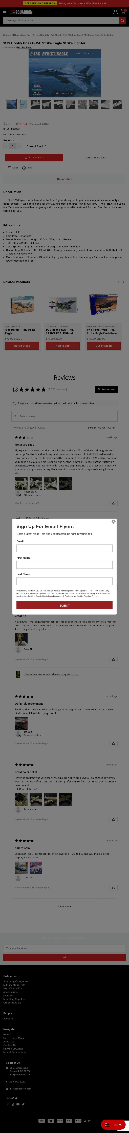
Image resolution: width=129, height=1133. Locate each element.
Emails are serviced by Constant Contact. (82, 595)
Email (20, 541)
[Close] (114, 522)
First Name (23, 557)
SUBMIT (64, 605)
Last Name (23, 574)
